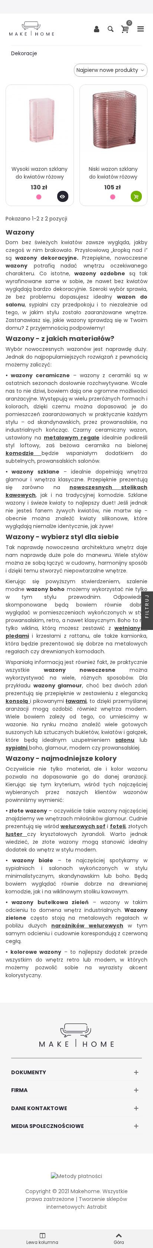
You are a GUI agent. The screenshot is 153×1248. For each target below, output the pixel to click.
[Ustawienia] (96, 28)
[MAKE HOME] (32, 28)
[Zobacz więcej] (62, 196)
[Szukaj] (111, 28)
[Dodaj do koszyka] (136, 196)
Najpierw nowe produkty (108, 70)
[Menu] (140, 28)
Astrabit (97, 1207)
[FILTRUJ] (147, 624)
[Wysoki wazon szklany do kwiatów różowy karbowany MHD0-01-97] (40, 123)
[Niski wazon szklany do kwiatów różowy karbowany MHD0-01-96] (113, 123)
